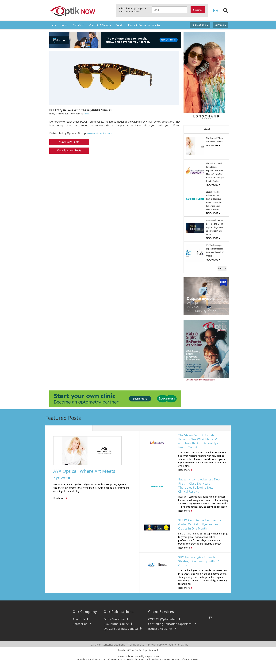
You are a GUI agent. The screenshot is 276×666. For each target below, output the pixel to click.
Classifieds (78, 25)
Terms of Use (136, 644)
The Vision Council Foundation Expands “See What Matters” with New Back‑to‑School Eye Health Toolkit (199, 441)
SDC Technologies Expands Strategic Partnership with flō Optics (198, 561)
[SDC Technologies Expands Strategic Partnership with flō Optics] (195, 252)
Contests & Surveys (100, 25)
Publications (199, 24)
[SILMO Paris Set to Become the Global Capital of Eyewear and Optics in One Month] (195, 227)
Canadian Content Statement (108, 644)
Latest (206, 129)
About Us (79, 619)
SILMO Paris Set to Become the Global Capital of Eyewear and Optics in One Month (214, 227)
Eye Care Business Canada (121, 629)
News (64, 25)
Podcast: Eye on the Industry (144, 25)
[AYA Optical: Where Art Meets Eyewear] (195, 145)
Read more (59, 498)
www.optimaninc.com (99, 133)
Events (119, 25)
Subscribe (197, 10)
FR (215, 10)
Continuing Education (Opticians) (170, 624)
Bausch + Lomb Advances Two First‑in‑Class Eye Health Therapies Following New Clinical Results (199, 485)
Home (53, 25)
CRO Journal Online (116, 624)
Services (219, 24)
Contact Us (80, 624)
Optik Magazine (114, 619)
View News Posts (69, 141)
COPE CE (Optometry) (162, 619)
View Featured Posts (69, 150)
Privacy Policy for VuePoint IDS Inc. (168, 644)
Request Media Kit (160, 629)
